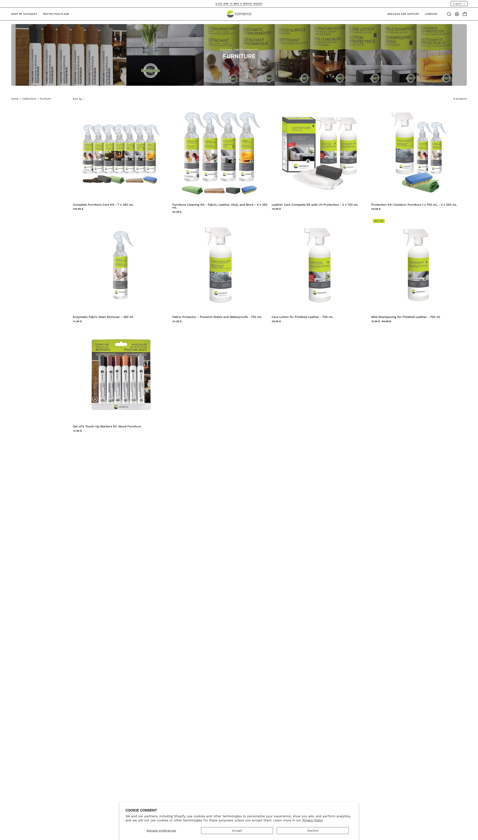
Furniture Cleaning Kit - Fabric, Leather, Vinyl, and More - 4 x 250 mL (219, 206)
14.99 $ (77, 321)
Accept (237, 830)
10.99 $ (77, 431)
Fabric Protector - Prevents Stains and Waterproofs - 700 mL (217, 316)
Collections (29, 98)
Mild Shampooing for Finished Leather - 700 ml (405, 316)
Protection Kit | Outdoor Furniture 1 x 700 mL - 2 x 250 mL (414, 204)
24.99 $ (177, 321)
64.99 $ (177, 212)
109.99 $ (78, 209)
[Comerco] (239, 14)
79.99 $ (276, 209)
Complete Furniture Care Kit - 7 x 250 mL (103, 204)
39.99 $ (276, 321)
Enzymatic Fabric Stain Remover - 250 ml (103, 316)
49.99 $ (376, 209)
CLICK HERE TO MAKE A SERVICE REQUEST (239, 3)
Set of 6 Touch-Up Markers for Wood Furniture (107, 426)
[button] (449, 14)
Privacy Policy (312, 820)
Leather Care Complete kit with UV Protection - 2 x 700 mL (315, 204)
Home (14, 98)
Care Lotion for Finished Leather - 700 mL (302, 316)
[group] (239, 3)
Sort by (77, 99)
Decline (312, 830)
